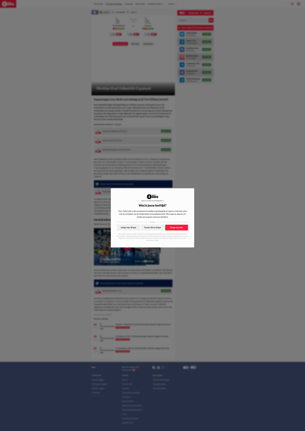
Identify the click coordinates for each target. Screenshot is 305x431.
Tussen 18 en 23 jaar (152, 227)
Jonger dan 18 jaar (128, 227)
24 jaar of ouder (176, 227)
